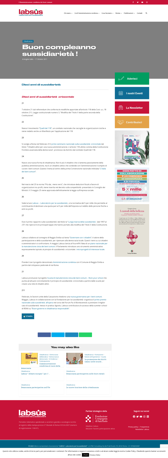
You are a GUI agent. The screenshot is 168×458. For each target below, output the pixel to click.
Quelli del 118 (45, 128)
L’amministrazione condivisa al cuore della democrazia (40, 365)
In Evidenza (53, 359)
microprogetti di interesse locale (90, 249)
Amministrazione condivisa (64, 262)
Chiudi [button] (85, 455)
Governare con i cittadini (80, 237)
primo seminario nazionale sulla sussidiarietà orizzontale (76, 144)
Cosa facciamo (107, 13)
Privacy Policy (94, 455)
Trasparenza (144, 427)
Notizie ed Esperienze (92, 357)
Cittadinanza (28, 41)
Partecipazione (44, 361)
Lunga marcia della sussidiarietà (82, 222)
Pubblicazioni (128, 13)
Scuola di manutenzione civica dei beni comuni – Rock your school (75, 278)
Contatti (139, 13)
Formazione (99, 355)
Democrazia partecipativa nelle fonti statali (85, 374)
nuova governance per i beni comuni (86, 296)
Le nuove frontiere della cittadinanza (82, 387)
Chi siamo (67, 13)
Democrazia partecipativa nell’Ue (35, 387)
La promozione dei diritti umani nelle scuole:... (95, 360)
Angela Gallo (28, 59)
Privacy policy (133, 427)
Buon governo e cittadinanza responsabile (50, 308)
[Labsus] (31, 12)
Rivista (118, 13)
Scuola (103, 357)
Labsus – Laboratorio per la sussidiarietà (50, 203)
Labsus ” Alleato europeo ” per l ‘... (35, 374)
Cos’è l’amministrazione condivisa (86, 13)
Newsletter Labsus (142, 429)
